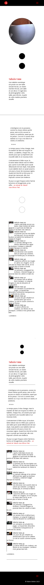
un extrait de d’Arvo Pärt (18, 186)
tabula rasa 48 (20, 268)
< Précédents (12, 316)
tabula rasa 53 (20, 222)
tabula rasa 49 (20, 259)
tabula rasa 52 (20, 232)
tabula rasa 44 (20, 305)
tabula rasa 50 (20, 250)
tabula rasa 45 (20, 296)
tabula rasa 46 (20, 287)
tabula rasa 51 (20, 241)
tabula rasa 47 (20, 278)
